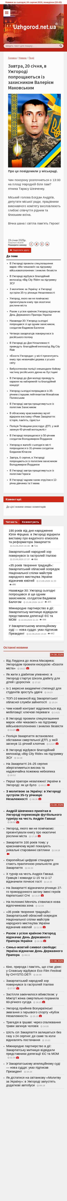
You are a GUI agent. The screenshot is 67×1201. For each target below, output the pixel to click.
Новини (22, 58)
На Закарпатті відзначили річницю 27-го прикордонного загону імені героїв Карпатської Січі (34, 891)
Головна (12, 58)
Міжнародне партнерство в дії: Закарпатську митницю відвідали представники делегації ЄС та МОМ (32, 1049)
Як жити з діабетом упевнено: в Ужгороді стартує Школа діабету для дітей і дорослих (33, 678)
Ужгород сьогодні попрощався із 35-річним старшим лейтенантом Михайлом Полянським (34, 394)
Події (31, 58)
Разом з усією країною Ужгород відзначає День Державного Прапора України (31, 937)
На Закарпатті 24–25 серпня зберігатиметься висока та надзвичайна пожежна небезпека (30, 767)
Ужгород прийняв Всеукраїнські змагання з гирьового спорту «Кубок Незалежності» (32, 1012)
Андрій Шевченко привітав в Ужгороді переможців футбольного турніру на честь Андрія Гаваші (34, 814)
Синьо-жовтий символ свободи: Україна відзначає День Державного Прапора (34, 951)
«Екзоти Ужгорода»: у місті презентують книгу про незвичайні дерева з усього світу (34, 359)
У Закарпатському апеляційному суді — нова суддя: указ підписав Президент (33, 629)
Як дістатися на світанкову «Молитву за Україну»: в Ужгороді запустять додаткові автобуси (33, 1081)
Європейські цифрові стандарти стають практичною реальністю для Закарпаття (32, 863)
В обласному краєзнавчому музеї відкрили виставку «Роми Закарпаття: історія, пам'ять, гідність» (32, 417)
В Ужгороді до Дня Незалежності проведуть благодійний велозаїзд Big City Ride (35, 346)
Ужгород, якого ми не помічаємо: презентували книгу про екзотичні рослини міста (30, 302)
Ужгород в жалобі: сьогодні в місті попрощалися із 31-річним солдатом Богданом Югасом (31, 448)
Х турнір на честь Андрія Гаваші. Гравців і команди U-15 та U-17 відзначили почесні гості (30, 877)
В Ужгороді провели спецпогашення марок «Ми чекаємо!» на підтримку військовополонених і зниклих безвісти (33, 267)
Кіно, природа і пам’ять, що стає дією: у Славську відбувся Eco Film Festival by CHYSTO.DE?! (34, 970)
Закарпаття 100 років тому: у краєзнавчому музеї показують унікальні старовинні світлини (28, 846)
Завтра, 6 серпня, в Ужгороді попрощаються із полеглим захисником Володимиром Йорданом (33, 461)
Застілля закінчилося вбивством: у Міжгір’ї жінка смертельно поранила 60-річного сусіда (32, 998)
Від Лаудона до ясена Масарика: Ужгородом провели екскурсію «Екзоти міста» (34, 664)
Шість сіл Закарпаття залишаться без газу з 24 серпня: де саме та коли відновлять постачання (33, 1036)
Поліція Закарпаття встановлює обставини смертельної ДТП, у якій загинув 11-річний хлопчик (32, 739)
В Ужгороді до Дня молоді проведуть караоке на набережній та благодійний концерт (33, 381)
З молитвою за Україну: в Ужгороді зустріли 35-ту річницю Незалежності (33, 795)
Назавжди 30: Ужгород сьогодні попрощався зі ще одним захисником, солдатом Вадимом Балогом (32, 324)
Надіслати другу (19, 250)
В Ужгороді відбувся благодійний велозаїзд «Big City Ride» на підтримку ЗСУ (33, 280)
